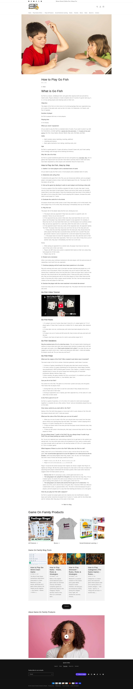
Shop (60, 666)
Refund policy (58, 685)
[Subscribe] (51, 674)
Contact (77, 666)
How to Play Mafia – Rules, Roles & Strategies (56, 570)
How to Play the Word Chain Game (36, 569)
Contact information (75, 685)
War (86, 157)
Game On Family (35, 685)
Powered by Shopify (43, 685)
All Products (32, 543)
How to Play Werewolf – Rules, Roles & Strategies (75, 570)
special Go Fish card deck (69, 131)
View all (66, 606)
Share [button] (44, 86)
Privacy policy (51, 685)
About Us (71, 666)
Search (56, 666)
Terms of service (65, 685)
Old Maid (81, 157)
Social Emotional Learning (88, 543)
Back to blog (67, 504)
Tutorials (65, 666)
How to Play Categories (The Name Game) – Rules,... (94, 570)
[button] (38, 12)
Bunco (56, 543)
